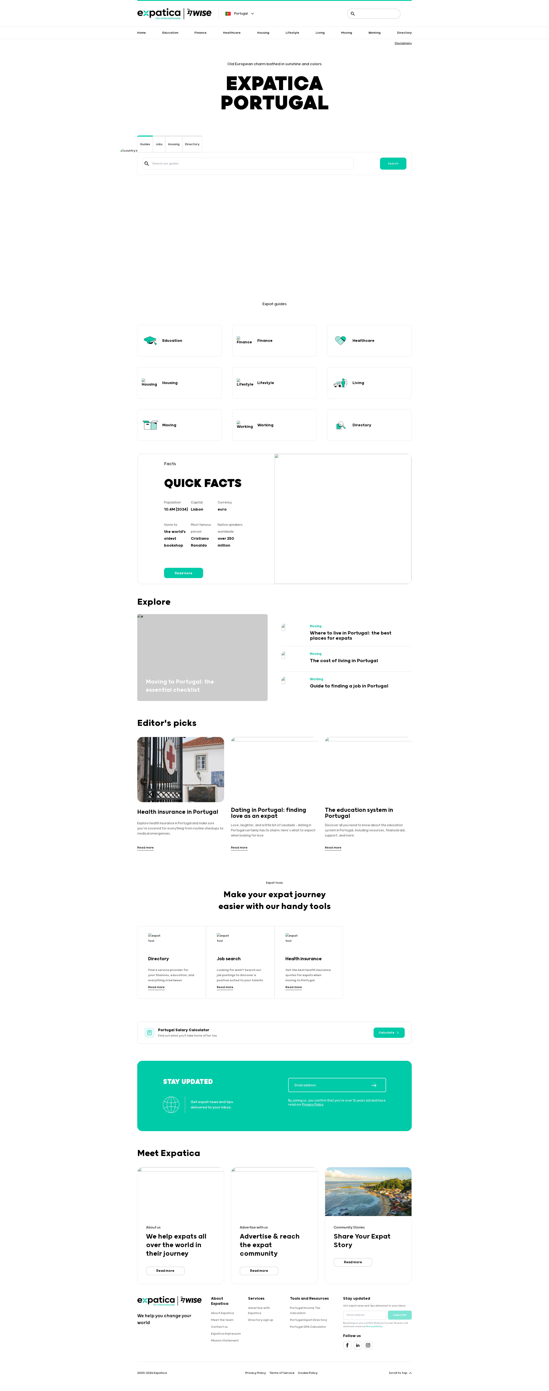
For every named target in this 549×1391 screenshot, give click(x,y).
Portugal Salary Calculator (183, 1030)
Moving (346, 33)
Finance (201, 33)
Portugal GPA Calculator (308, 1327)
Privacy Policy (312, 1104)
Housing (263, 33)
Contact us (219, 1327)
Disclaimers (403, 43)
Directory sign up (260, 1320)
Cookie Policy (308, 1373)
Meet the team (222, 1320)
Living (320, 33)
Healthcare (232, 33)
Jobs (159, 144)
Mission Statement (225, 1340)
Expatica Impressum (226, 1333)
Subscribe (400, 1315)
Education (170, 33)
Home (141, 33)
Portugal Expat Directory (308, 1320)
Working (374, 33)
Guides (145, 144)
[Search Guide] (147, 164)
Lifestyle (292, 33)
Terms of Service (281, 1373)
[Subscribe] (378, 1085)
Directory (404, 33)
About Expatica (222, 1313)
